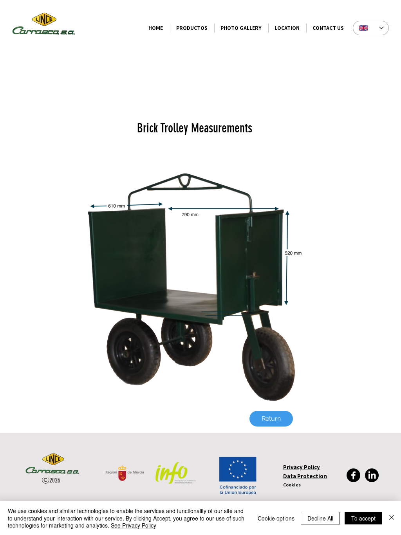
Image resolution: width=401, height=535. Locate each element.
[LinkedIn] (372, 475)
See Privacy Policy (133, 525)
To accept (363, 518)
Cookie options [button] (276, 518)
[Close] (391, 518)
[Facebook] (353, 475)
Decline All (320, 518)
